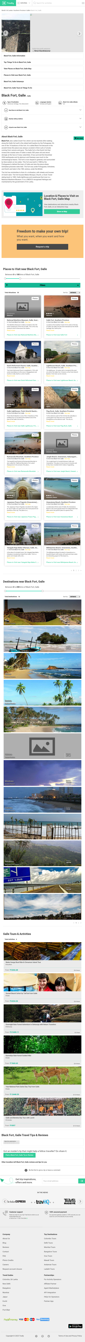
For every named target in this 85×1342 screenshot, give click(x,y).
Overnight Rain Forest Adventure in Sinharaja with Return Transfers (31, 1024)
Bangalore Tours (50, 1252)
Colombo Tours (50, 1238)
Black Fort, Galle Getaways (14, 81)
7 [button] (50, 1202)
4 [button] (41, 1202)
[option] (42, 32)
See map (27, 322)
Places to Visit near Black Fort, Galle (17, 75)
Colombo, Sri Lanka (10, 1279)
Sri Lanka (9, 10)
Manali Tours (49, 1260)
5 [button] (44, 1202)
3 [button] (38, 1202)
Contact (6, 1252)
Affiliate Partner (50, 1284)
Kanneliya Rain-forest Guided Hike (18, 1056)
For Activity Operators (52, 1279)
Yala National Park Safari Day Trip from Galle (22, 1087)
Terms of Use (63, 1336)
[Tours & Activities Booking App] (42, 1326)
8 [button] (53, 1202)
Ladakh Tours (49, 1269)
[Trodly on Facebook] (36, 1336)
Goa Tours (48, 1256)
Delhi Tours (48, 1243)
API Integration (50, 1292)
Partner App (48, 1301)
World (3, 10)
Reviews (6, 1247)
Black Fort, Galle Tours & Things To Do (18, 88)
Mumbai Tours (49, 1247)
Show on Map (62, 212)
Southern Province (19, 10)
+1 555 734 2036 (21, 1218)
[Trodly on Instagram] (42, 1336)
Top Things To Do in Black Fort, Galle (17, 62)
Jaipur (5, 1297)
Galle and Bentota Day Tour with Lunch (20, 1118)
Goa (4, 1305)
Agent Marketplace (51, 1288)
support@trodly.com (15, 1216)
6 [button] (47, 1202)
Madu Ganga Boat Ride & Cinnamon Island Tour (23, 962)
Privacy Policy (77, 1336)
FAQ (4, 1256)
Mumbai (6, 1292)
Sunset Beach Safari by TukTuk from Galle (21, 993)
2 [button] (35, 1202)
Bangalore (7, 1288)
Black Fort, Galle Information (14, 56)
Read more (11, 330)
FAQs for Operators (51, 1297)
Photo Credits (8, 1260)
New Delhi (6, 1284)
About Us (6, 1238)
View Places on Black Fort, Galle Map (17, 69)
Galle (28, 10)
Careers (6, 1265)
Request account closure (12, 1269)
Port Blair (6, 1310)
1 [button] (32, 1202)
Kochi (5, 1301)
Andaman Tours (50, 1265)
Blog (4, 1243)
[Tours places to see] (8, 3)
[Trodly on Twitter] (48, 1336)
